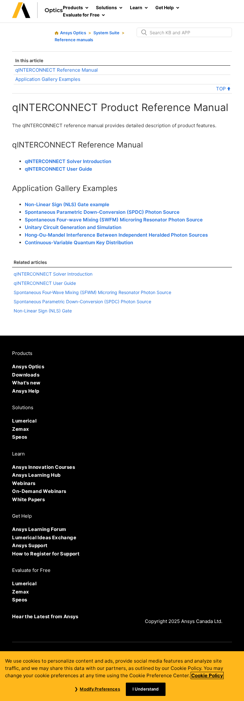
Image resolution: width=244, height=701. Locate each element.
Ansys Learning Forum (39, 529)
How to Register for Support (45, 554)
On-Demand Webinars (39, 491)
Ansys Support (29, 545)
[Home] (37, 16)
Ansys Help (25, 391)
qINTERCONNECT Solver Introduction (68, 161)
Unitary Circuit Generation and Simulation (73, 227)
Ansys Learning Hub (36, 475)
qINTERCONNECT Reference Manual (56, 70)
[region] (122, 676)
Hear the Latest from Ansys (45, 616)
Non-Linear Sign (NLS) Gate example (67, 204)
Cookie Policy (207, 675)
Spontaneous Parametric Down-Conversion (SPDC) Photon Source (102, 212)
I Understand (145, 688)
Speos (19, 437)
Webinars (23, 483)
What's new (26, 383)
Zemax (20, 429)
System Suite (106, 32)
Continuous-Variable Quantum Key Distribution (79, 242)
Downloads (25, 375)
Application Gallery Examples (47, 79)
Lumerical (24, 421)
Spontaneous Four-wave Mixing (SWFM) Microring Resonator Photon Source (114, 220)
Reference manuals (74, 39)
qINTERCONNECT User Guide (58, 169)
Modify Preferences (100, 688)
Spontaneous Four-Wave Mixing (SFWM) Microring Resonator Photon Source (92, 292)
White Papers (28, 499)
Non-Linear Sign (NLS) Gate (43, 310)
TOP (221, 89)
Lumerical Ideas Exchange (44, 537)
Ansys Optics (73, 32)
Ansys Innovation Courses (43, 467)
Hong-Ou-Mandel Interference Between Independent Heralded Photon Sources (116, 235)
